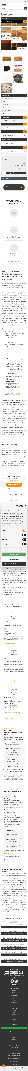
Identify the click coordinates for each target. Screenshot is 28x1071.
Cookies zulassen (14, 554)
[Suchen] (25, 8)
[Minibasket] (25, 1)
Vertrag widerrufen (14, 1027)
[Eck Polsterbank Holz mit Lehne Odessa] (14, 959)
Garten (14, 1017)
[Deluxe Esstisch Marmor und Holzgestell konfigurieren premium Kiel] (14, 945)
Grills (13, 851)
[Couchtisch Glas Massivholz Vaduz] (14, 953)
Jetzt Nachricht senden (14, 484)
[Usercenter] (22, 1)
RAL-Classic (23, 571)
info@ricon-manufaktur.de (13, 712)
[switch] (24, 535)
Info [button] (25, 117)
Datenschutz (14, 1039)
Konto (14, 1005)
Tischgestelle (14, 1016)
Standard (6, 120)
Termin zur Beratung (9, 718)
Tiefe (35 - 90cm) (6, 110)
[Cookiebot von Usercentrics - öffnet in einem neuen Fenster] (17, 506)
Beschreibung (5, 178)
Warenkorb (14, 1004)
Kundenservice (8, 697)
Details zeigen (20, 550)
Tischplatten (14, 1014)
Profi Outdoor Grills (14, 1021)
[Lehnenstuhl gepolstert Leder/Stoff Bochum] (14, 925)
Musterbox (5, 456)
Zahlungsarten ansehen (10, 643)
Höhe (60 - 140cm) (6, 104)
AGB (14, 1037)
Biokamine (6, 853)
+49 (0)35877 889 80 (16, 489)
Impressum (14, 1034)
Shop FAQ (14, 1010)
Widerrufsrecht (14, 995)
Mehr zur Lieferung (9, 681)
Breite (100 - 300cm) (7, 99)
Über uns (14, 1035)
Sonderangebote (14, 1022)
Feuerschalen (18, 851)
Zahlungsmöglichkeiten (14, 992)
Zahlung (6, 621)
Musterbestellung (14, 1002)
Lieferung (6, 659)
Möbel (14, 1012)
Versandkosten (23, 168)
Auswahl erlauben (14, 559)
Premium (13, 120)
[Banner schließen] (25, 505)
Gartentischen (17, 394)
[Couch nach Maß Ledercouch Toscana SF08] (14, 931)
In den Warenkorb (16, 173)
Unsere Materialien (14, 993)
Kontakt (14, 1000)
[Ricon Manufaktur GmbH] (5, 159)
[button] (14, 21)
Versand (14, 990)
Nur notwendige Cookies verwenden (14, 563)
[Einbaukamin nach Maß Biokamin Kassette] (14, 938)
